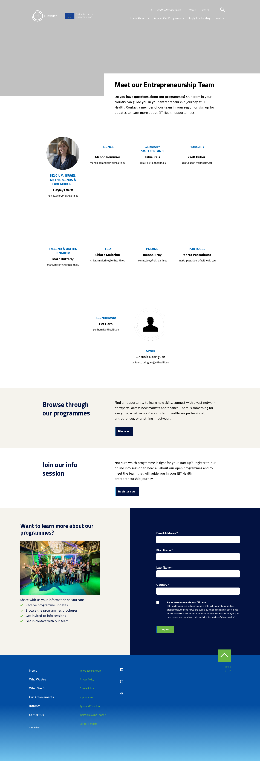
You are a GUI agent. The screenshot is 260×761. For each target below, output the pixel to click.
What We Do (37, 688)
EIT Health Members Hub (166, 10)
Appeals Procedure (90, 706)
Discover (123, 431)
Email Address (167, 533)
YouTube (121, 693)
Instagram (121, 681)
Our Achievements (41, 697)
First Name (164, 550)
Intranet (35, 705)
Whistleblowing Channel (93, 715)
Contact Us (36, 714)
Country (162, 584)
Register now (126, 491)
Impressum (86, 697)
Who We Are (37, 679)
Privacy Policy (87, 679)
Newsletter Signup (90, 671)
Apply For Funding (199, 18)
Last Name (164, 567)
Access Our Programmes (169, 18)
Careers (34, 727)
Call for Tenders (88, 724)
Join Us (219, 18)
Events (204, 10)
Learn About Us (139, 18)
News (192, 10)
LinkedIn (121, 669)
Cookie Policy (87, 688)
